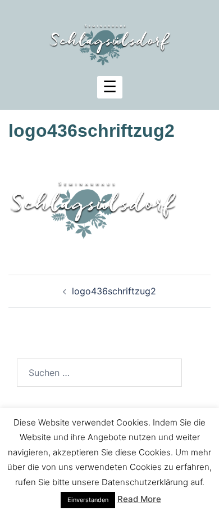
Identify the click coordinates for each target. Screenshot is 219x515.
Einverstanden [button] (87, 500)
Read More (139, 499)
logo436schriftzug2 (114, 291)
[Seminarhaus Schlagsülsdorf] (109, 38)
